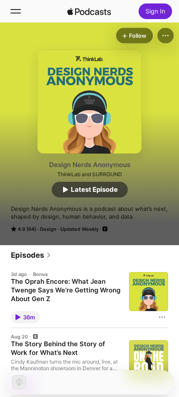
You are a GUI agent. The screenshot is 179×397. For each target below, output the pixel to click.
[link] (31, 255)
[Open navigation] (15, 11)
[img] (89, 11)
